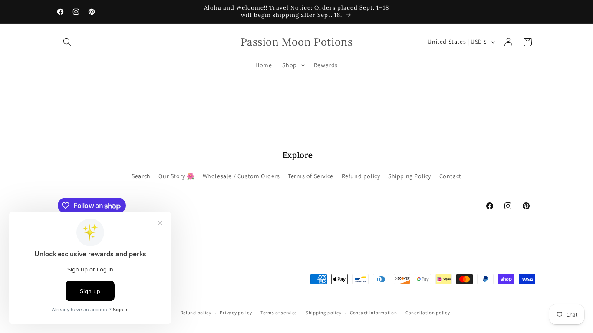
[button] (67, 42)
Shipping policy (324, 313)
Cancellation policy (427, 313)
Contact (450, 176)
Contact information (373, 313)
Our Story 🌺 (176, 176)
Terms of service (278, 313)
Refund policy (361, 176)
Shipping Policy (409, 176)
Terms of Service (310, 176)
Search (141, 176)
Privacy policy (236, 313)
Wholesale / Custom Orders (241, 176)
